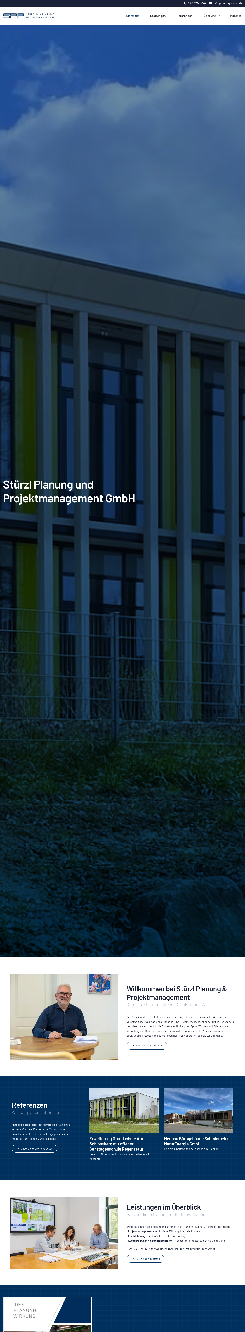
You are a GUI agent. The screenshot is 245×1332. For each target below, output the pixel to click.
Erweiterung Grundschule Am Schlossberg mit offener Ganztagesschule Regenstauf (116, 1144)
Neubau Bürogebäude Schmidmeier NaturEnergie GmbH (196, 1141)
